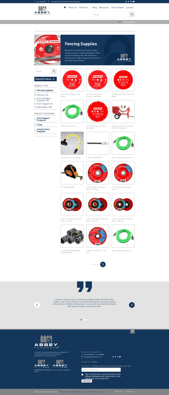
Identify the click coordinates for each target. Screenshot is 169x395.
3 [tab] (84, 319)
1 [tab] (81, 319)
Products (83, 7)
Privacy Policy (119, 391)
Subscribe (87, 381)
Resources (104, 7)
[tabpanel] (84, 305)
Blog (95, 7)
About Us (72, 7)
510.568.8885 (100, 354)
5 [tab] (87, 319)
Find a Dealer (117, 7)
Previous (37, 305)
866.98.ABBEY (88, 354)
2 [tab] (82, 319)
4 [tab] (86, 319)
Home (65, 7)
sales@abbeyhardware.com (93, 357)
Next (132, 305)
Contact (129, 7)
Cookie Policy (130, 391)
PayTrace (95, 362)
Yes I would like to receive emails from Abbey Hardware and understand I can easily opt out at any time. (103, 376)
